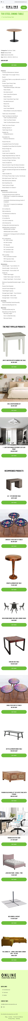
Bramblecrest (6, 989)
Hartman (5, 992)
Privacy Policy (11, 1018)
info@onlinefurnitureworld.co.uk (21, 1)
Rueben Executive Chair (14, 838)
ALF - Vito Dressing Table (14, 496)
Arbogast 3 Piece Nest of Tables (14, 539)
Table (14, 50)
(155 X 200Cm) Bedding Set (14, 404)
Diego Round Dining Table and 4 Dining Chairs (14, 618)
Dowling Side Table (14, 662)
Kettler (5, 995)
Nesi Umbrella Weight (14, 916)
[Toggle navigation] (2, 7)
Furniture (9, 50)
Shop (23, 7)
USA (3, 1)
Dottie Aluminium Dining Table (14, 749)
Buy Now (14, 65)
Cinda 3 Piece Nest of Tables (14, 705)
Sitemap (18, 1018)
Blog (6, 1017)
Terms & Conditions (18, 1017)
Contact (10, 1017)
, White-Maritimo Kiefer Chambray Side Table (14, 360)
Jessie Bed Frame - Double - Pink (14, 873)
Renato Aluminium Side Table (14, 583)
